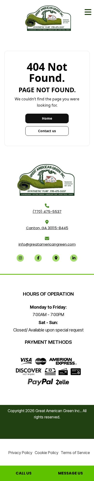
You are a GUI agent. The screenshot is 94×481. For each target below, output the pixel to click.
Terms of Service (75, 452)
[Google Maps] (55, 258)
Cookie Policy (46, 452)
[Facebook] (38, 258)
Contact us (47, 131)
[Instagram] (20, 258)
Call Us (24, 473)
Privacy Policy (20, 452)
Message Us (70, 473)
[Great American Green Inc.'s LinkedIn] (73, 258)
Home (47, 118)
